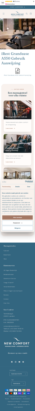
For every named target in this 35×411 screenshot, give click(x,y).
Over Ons (7, 303)
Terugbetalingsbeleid (16, 398)
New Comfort (16, 396)
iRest (5, 259)
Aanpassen (16, 223)
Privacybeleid (26, 398)
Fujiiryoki (6, 250)
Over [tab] (28, 186)
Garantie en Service (10, 278)
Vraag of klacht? (9, 282)
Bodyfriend (7, 255)
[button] (4, 14)
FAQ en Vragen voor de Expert (13, 291)
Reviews (6, 295)
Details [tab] (17, 186)
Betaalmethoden (9, 274)
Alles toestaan (17, 217)
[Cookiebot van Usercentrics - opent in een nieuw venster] (25, 181)
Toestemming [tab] (6, 186)
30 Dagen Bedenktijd (10, 270)
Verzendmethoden (9, 286)
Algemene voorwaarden (14, 401)
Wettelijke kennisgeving (24, 404)
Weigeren (17, 228)
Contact (6, 299)
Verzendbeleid (25, 401)
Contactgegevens (11, 404)
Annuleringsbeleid (18, 407)
